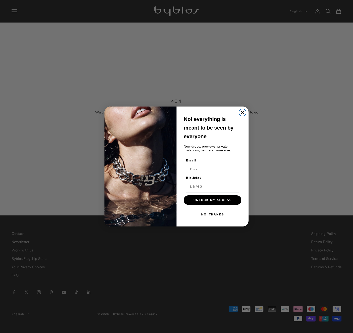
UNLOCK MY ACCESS (213, 200)
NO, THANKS (212, 214)
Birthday (194, 177)
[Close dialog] (242, 112)
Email (191, 160)
